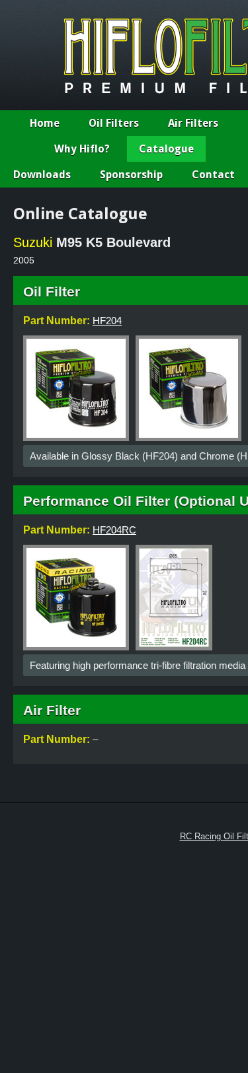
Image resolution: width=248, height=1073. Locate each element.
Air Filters (193, 123)
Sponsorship (131, 174)
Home (45, 123)
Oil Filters (114, 123)
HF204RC (114, 530)
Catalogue (166, 149)
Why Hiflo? (82, 149)
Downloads (42, 174)
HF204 (107, 320)
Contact (213, 174)
